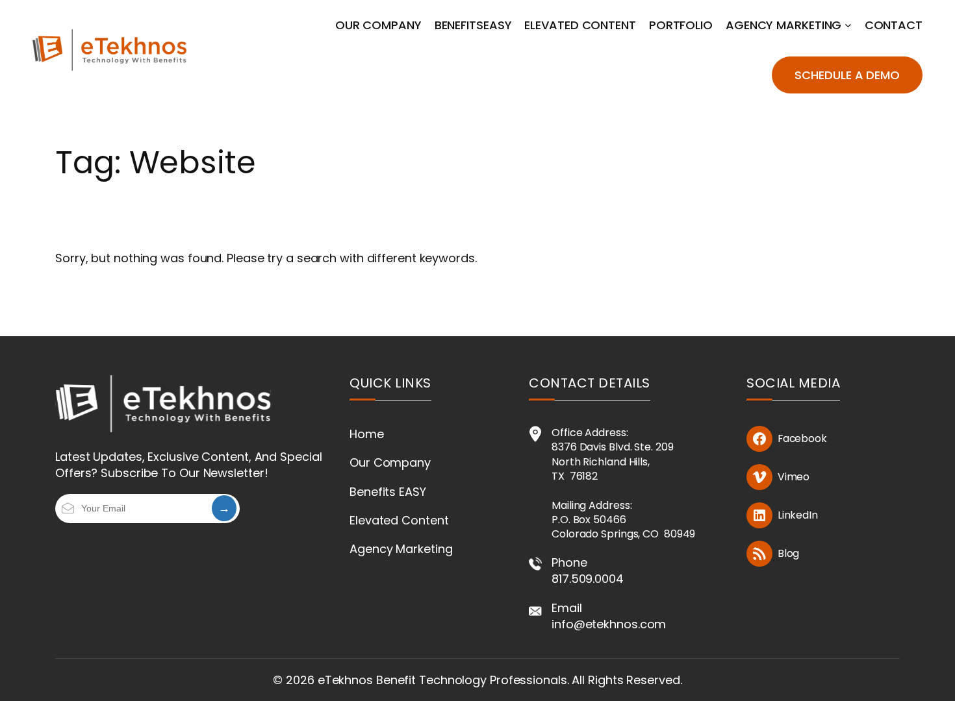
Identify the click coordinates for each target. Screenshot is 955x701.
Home (367, 434)
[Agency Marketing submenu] (848, 25)
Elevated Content (399, 520)
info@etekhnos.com (609, 624)
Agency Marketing (401, 549)
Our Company (390, 462)
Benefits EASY (388, 492)
